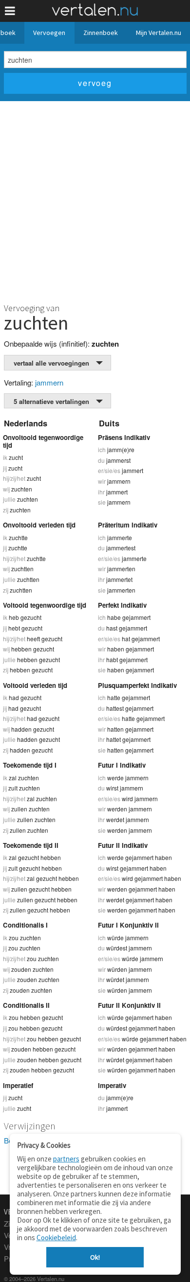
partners (66, 1158)
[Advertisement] (95, 201)
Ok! (95, 1257)
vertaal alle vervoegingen (51, 363)
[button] (10, 11)
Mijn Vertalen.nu (158, 32)
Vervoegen (49, 32)
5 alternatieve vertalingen (51, 401)
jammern (49, 382)
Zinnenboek (100, 32)
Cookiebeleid (56, 1237)
